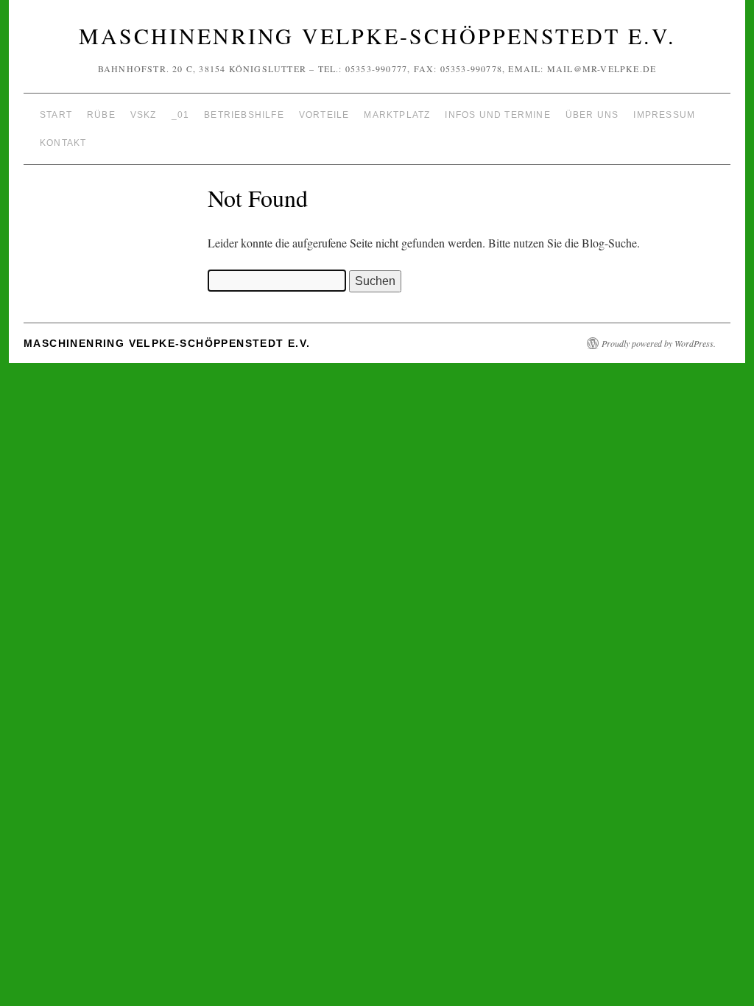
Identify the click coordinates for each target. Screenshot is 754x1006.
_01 (181, 115)
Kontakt (63, 143)
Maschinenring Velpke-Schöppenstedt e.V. (377, 35)
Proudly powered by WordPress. (659, 343)
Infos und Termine (497, 115)
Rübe (101, 115)
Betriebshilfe (244, 115)
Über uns (592, 115)
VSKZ (143, 115)
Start (56, 115)
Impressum (664, 115)
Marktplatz (397, 115)
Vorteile (324, 115)
